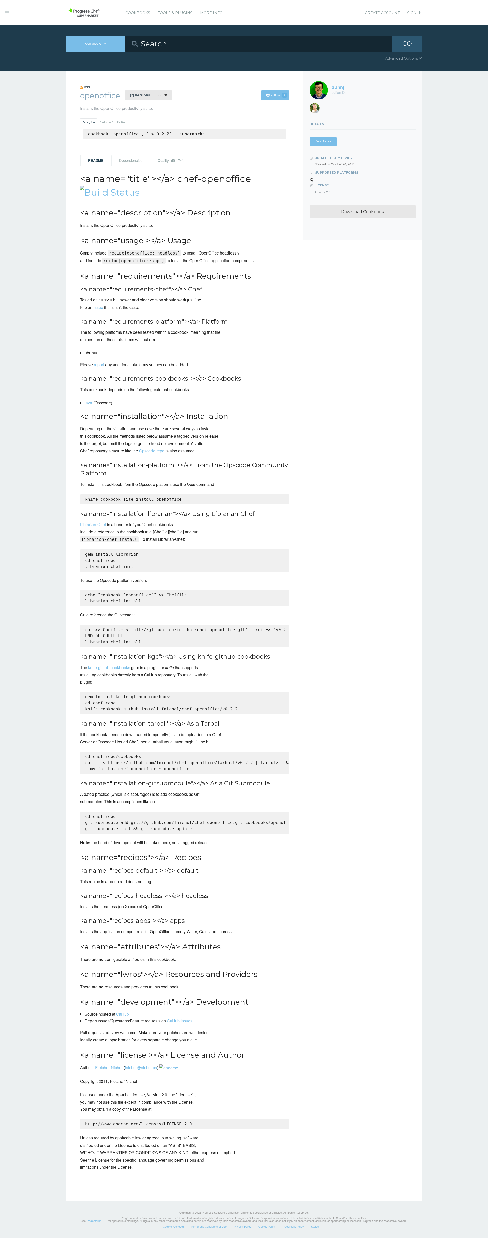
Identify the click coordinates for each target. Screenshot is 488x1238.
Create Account (382, 13)
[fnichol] (317, 110)
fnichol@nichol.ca (141, 1067)
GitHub (122, 1014)
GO (407, 43)
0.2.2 (145, 95)
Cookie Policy (266, 1226)
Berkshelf (106, 122)
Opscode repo (151, 451)
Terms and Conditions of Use (209, 1226)
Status (315, 1226)
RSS (86, 87)
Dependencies (130, 160)
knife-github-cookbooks (109, 667)
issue (98, 307)
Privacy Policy (242, 1226)
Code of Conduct (173, 1226)
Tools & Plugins (175, 13)
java (88, 403)
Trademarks (93, 1221)
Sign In (414, 13)
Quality (170, 160)
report (99, 365)
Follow (278, 95)
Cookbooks (137, 13)
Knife (121, 122)
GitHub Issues (179, 1021)
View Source (323, 141)
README (95, 160)
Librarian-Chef (93, 524)
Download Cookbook (362, 211)
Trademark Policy (293, 1226)
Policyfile (88, 122)
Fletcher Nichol (109, 1067)
